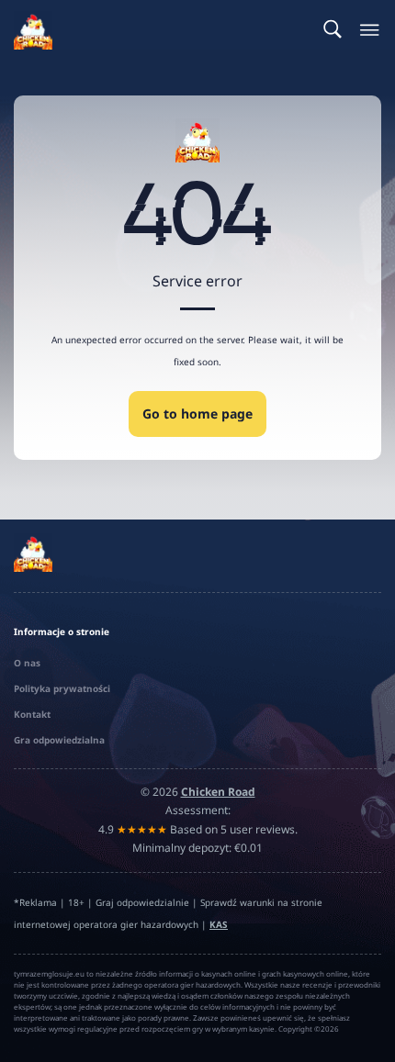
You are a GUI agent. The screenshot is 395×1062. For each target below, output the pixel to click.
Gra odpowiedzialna (59, 739)
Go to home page (197, 413)
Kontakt (32, 714)
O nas (27, 662)
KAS (218, 924)
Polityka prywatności (62, 688)
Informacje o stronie (61, 631)
